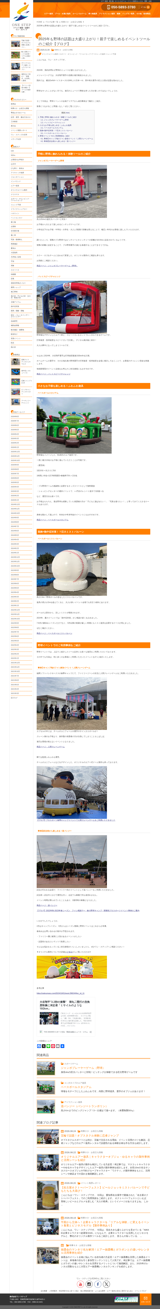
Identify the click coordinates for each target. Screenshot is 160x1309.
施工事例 (14, 292)
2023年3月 (15, 597)
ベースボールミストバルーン (54, 133)
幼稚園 (13, 274)
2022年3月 (15, 649)
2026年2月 (15, 443)
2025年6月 (15, 478)
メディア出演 (16, 139)
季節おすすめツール (18, 113)
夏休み (13, 248)
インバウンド (16, 181)
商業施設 (14, 244)
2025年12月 (15, 452)
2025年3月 (15, 491)
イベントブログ (140, 1291)
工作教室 (14, 121)
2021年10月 (15, 671)
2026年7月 (15, 421)
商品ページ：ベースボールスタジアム (53, 520)
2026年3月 (15, 438)
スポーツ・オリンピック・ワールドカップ (21, 199)
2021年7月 (15, 676)
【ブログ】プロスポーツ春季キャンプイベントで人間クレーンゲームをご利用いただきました (76, 820)
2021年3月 (15, 693)
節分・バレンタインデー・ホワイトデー (21, 316)
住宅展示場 (15, 231)
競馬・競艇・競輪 (17, 311)
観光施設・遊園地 (17, 330)
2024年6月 (15, 531)
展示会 (13, 126)
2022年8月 (15, 627)
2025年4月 (15, 487)
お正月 (13, 164)
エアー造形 (15, 186)
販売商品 (147, 14)
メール (143, 7)
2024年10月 (15, 513)
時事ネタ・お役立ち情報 (20, 108)
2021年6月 (15, 680)
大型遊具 (14, 252)
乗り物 (13, 222)
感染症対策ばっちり (18, 283)
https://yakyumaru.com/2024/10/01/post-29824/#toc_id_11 (60, 993)
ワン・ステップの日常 (19, 135)
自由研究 (14, 321)
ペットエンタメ (16, 218)
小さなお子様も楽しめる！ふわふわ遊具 (54, 125)
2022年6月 (15, 636)
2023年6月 (15, 583)
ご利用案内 (53, 1291)
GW (12, 151)
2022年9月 (15, 623)
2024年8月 (15, 522)
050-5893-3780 (123, 7)
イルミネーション (17, 177)
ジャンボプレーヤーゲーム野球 (55, 120)
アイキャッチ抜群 (17, 173)
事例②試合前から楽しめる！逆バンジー (58, 141)
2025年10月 (15, 460)
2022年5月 (15, 641)
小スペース (15, 270)
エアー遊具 (48, 14)
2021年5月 (15, 685)
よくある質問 (100, 1291)
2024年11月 (15, 509)
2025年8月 (15, 469)
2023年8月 (15, 575)
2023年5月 (15, 588)
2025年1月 (15, 500)
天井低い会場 (16, 257)
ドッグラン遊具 (128, 14)
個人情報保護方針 (86, 1291)
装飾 (118, 14)
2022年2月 (15, 654)
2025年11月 (15, 456)
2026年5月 (15, 430)
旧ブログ (14, 698)
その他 (139, 14)
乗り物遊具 (92, 14)
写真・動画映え (16, 239)
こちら (69, 952)
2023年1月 (15, 605)
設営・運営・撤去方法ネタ (21, 117)
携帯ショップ (16, 287)
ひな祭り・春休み (17, 168)
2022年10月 (15, 619)
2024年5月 (15, 535)
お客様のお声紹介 (17, 160)
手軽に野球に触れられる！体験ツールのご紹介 (57, 117)
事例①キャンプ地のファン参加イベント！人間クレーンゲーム (67, 139)
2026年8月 (15, 416)
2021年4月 (15, 689)
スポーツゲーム (71, 1064)
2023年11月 (15, 561)
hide (67, 113)
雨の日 (13, 347)
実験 (12, 266)
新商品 (13, 104)
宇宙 (12, 261)
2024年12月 (15, 504)
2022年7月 (15, 632)
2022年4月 (15, 645)
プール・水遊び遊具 (63, 14)
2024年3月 (15, 544)
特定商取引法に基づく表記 (69, 1291)
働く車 (13, 235)
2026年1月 (15, 447)
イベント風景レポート (19, 130)
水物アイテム (16, 302)
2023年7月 (15, 579)
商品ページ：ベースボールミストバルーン (54, 633)
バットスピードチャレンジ (53, 123)
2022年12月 (15, 610)
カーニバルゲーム (80, 14)
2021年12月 (15, 663)
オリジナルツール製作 (19, 190)
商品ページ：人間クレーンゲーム (51, 747)
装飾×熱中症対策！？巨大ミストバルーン (55, 130)
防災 (12, 343)
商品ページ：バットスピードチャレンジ (53, 374)
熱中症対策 (15, 306)
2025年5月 (15, 482)
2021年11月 (15, 667)
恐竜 (12, 279)
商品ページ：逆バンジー (47, 905)
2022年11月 (15, 614)
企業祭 (13, 226)
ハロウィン (15, 213)
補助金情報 (15, 325)
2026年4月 (15, 434)
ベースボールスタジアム (52, 128)
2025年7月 (15, 474)
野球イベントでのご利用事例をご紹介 (54, 136)
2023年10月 (15, 566)
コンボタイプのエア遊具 (75, 1083)
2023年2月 (15, 601)
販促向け (14, 334)
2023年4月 (15, 592)
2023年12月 (15, 557)
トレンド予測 (16, 205)
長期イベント (16, 338)
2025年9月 (15, 465)
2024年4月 (15, 539)
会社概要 (44, 1291)
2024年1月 (15, 553)
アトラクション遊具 (107, 14)
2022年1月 (15, 658)
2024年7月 (15, 526)
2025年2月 (15, 496)
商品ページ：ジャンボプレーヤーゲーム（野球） (57, 266)
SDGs (13, 155)
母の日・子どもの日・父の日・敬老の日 (21, 297)
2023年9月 (15, 570)
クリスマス (15, 194)
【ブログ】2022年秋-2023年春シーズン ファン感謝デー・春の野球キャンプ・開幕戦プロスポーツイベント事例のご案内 (88, 911)
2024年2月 (15, 548)
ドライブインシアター (19, 209)
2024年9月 (15, 517)
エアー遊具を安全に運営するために (120, 1291)
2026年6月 (15, 425)
